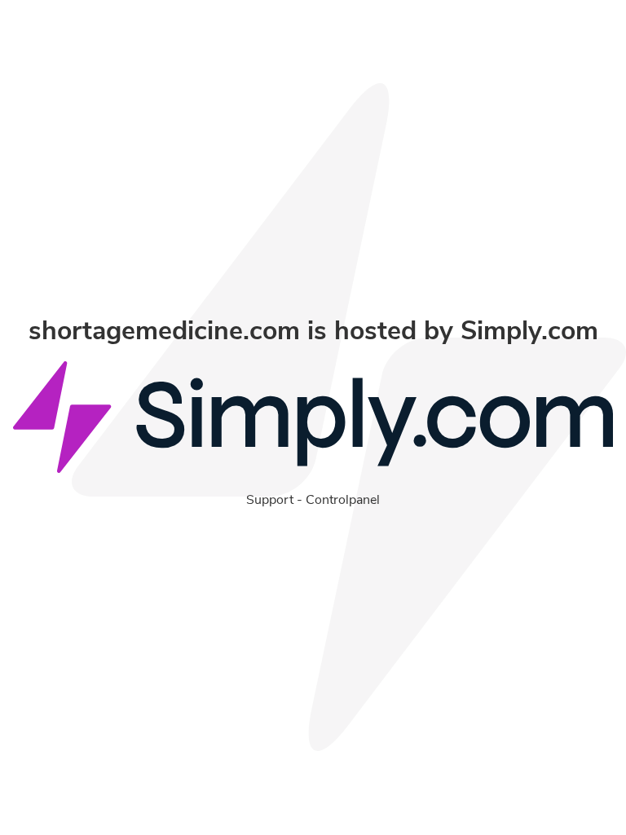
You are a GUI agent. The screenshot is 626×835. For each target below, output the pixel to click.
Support (269, 500)
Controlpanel (343, 500)
